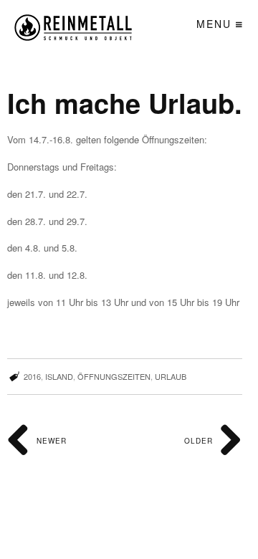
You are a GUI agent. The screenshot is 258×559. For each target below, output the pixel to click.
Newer (50, 441)
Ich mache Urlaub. (124, 103)
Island (59, 376)
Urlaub (170, 376)
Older (200, 441)
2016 (32, 376)
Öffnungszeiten (113, 376)
